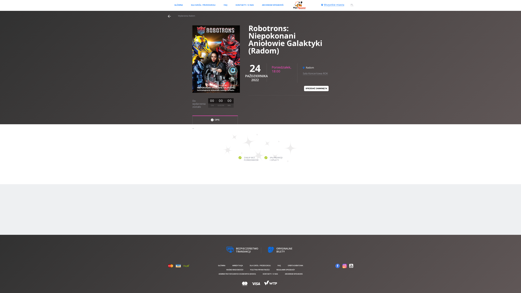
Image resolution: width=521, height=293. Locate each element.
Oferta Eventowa (295, 265)
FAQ (225, 5)
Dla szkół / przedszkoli (203, 5)
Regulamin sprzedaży (286, 270)
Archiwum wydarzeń (272, 5)
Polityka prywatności (260, 270)
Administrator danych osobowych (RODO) (237, 274)
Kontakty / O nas (245, 5)
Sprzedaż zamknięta (316, 88)
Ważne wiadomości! (234, 270)
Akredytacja (237, 265)
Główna (178, 5)
